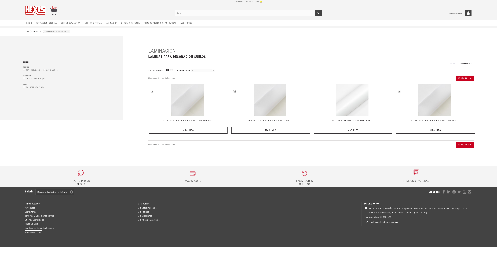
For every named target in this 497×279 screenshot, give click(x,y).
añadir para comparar (188, 84)
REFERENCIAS (466, 63)
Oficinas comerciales (34, 220)
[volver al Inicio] (27, 31)
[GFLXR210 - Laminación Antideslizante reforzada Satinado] (270, 100)
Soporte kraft (35, 87)
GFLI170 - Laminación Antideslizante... (352, 120)
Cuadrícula (167, 70)
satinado (52, 70)
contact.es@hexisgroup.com (386, 222)
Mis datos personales (148, 208)
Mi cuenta (143, 203)
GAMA (452, 63)
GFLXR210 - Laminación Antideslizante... (269, 120)
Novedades (30, 208)
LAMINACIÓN (162, 51)
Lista (171, 70)
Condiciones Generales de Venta (39, 228)
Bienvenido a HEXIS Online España (247, 2)
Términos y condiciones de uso (39, 216)
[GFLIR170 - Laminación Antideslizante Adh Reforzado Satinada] (435, 100)
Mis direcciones (145, 216)
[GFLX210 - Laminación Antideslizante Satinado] (187, 100)
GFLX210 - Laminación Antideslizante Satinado (187, 120)
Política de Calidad (33, 232)
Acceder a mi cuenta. (455, 13)
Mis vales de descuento (149, 220)
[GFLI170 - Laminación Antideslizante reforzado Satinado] (352, 100)
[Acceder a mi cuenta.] (468, 13)
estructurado (34, 70)
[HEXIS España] (98, 10)
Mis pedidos (143, 212)
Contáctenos (30, 212)
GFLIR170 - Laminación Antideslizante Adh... (434, 120)
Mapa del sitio (31, 224)
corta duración (35, 79)
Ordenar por (183, 70)
